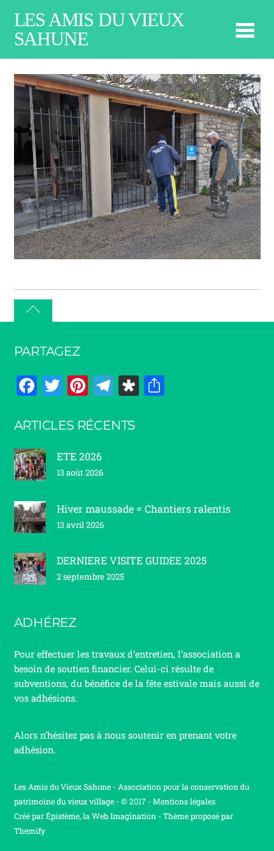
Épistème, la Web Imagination (101, 816)
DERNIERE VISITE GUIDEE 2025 (131, 560)
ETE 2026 (79, 456)
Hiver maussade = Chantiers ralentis (144, 508)
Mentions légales (184, 801)
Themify (29, 830)
